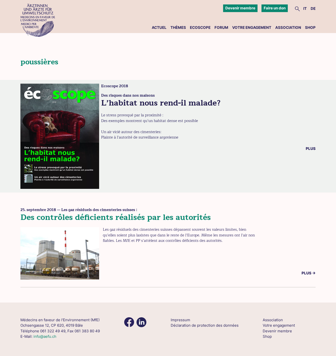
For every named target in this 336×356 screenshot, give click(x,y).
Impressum (180, 320)
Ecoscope (200, 27)
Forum (221, 27)
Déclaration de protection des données (205, 325)
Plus (311, 148)
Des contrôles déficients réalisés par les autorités (115, 217)
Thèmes (178, 27)
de (313, 8)
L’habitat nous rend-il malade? (161, 102)
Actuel (159, 27)
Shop (310, 27)
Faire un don (275, 8)
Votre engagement (251, 27)
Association (288, 27)
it (305, 8)
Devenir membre (240, 8)
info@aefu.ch (44, 336)
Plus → (309, 273)
